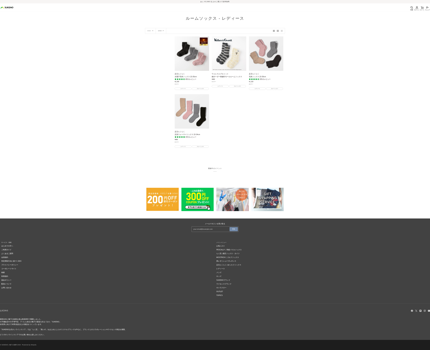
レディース (220, 269)
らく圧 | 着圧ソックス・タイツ (228, 253)
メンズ (218, 272)
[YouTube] (429, 311)
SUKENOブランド (223, 280)
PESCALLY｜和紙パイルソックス (229, 250)
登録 (233, 229)
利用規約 (4, 276)
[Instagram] (425, 311)
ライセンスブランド (223, 284)
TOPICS (219, 295)
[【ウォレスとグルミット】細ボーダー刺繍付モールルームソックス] (229, 53)
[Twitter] (416, 311)
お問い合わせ (6, 288)
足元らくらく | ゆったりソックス (228, 265)
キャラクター (221, 288)
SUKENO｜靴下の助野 (9, 345)
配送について (6, 284)
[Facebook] (412, 311)
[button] (180, 79)
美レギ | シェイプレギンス (226, 261)
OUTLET (219, 291)
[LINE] (420, 311)
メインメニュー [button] (221, 242)
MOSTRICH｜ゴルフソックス (227, 257)
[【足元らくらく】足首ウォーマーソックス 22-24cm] (192, 111)
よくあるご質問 (7, 253)
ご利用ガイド (6, 250)
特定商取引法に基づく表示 (11, 261)
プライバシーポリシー (9, 265)
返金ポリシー (6, 280)
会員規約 (4, 257)
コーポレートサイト (8, 269)
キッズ (218, 276)
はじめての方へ (7, 246)
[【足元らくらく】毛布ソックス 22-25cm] (266, 53)
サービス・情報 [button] (6, 242)
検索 (3, 272)
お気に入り (220, 246)
